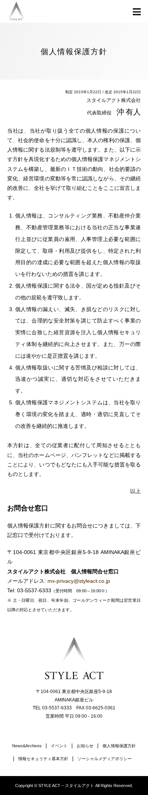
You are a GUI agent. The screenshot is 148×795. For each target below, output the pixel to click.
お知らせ (85, 745)
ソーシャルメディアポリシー (104, 758)
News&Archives (27, 745)
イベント (59, 745)
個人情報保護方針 (119, 745)
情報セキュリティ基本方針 (43, 758)
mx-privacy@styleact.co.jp (78, 581)
